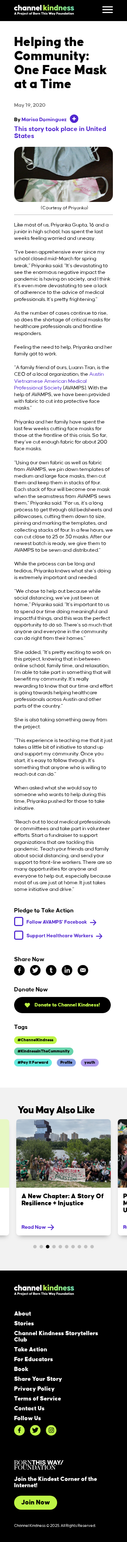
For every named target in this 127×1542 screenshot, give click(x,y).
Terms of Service (37, 1399)
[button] (35, 1246)
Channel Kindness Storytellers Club (56, 1336)
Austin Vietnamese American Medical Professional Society (59, 381)
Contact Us (29, 1408)
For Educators (33, 1359)
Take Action (30, 1349)
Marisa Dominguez (44, 120)
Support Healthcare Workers (60, 935)
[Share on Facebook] (19, 970)
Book (21, 1369)
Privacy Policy (34, 1389)
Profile (66, 1063)
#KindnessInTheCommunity (44, 1051)
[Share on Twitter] (35, 970)
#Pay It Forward (33, 1063)
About (22, 1314)
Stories (24, 1323)
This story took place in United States (60, 133)
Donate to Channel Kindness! (67, 1005)
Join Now (35, 1502)
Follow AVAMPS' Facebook (57, 922)
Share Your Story (38, 1379)
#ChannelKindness (35, 1040)
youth (89, 1063)
